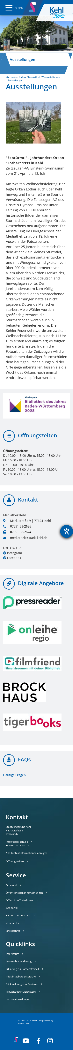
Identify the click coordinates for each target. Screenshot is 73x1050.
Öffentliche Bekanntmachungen (24, 892)
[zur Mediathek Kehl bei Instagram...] (50, 1040)
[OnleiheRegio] (32, 632)
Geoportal (12, 908)
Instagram (14, 553)
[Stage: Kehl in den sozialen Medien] (33, 6)
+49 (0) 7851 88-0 (15, 845)
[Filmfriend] (32, 663)
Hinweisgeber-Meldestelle (21, 991)
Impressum (12, 954)
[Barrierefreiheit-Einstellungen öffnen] (66, 531)
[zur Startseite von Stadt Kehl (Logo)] (60, 12)
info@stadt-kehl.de (17, 841)
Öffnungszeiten (15, 861)
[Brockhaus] (32, 692)
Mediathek (34, 77)
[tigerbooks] (32, 722)
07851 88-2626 (20, 526)
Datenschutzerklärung (19, 961)
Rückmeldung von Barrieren (22, 984)
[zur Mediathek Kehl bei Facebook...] (38, 1040)
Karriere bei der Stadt (18, 915)
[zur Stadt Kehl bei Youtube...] (25, 1040)
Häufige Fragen (14, 775)
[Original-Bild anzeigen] (33, 123)
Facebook (14, 558)
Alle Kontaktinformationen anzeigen (26, 853)
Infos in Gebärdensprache (21, 976)
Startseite (11, 77)
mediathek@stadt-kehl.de (28, 538)
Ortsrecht (11, 885)
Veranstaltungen (51, 77)
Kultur (22, 77)
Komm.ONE (23, 1023)
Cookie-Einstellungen (18, 999)
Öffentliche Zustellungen (20, 900)
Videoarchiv (12, 923)
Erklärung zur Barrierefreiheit (22, 969)
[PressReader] (32, 602)
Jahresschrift (13, 930)
